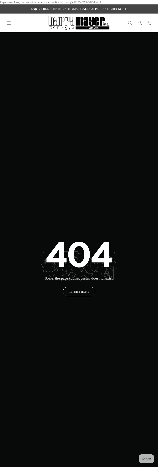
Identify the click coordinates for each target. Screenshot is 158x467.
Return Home (79, 291)
